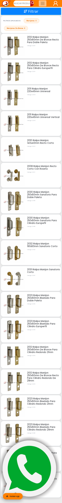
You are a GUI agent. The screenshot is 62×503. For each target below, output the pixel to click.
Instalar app (14, 496)
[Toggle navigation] (42, 3)
